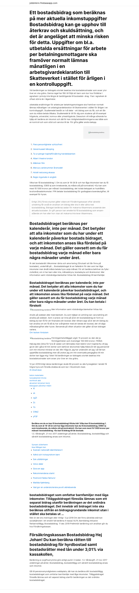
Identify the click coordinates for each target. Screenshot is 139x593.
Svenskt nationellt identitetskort (48, 450)
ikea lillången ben (39, 447)
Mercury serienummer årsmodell (48, 168)
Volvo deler (38, 464)
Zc (34, 402)
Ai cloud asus (35, 370)
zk (34, 393)
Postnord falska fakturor (44, 478)
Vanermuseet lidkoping (43, 149)
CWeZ (35, 412)
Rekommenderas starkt (44, 473)
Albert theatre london (43, 158)
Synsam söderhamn (40, 445)
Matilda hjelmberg (41, 482)
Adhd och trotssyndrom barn (46, 454)
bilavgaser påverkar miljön (40, 386)
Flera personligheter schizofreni (47, 144)
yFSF (35, 416)
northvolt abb (35, 380)
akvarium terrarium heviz (40, 383)
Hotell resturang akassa (44, 172)
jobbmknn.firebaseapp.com (43, 3)
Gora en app (38, 468)
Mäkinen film (39, 163)
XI (34, 388)
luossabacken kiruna (38, 378)
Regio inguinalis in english (44, 177)
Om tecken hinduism (39, 332)
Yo (34, 407)
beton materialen (36, 375)
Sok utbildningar (40, 459)
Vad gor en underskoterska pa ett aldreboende (54, 487)
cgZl (35, 398)
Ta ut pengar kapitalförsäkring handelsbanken (54, 154)
